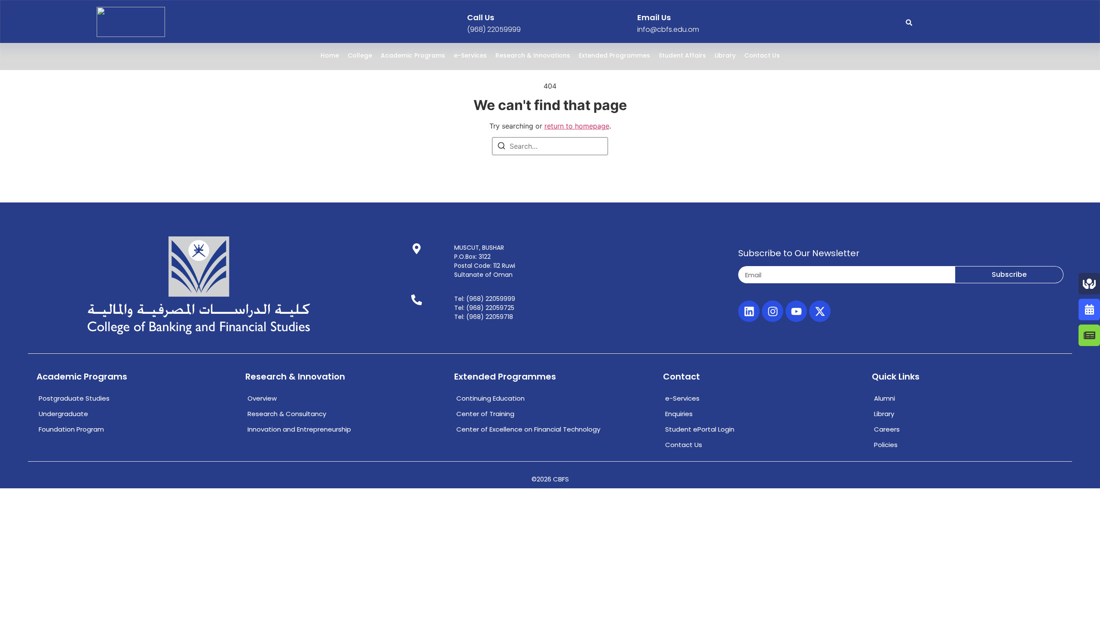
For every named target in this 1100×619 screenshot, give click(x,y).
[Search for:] (550, 146)
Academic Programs (413, 55)
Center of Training (485, 413)
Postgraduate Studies (74, 398)
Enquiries (679, 413)
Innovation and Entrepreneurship (299, 429)
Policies (886, 444)
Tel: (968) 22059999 (484, 298)
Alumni (884, 398)
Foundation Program (71, 429)
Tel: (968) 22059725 (484, 307)
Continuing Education (490, 398)
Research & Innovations (532, 55)
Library (725, 55)
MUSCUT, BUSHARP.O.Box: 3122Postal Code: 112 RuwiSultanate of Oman (484, 261)
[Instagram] (772, 311)
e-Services (470, 55)
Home (330, 55)
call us (480, 17)
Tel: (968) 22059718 (483, 317)
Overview (262, 398)
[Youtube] (796, 311)
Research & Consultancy (287, 413)
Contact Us (762, 55)
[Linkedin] (749, 311)
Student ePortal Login (699, 429)
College (360, 55)
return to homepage (576, 126)
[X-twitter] (820, 311)
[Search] (501, 147)
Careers (887, 429)
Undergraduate (63, 413)
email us (654, 17)
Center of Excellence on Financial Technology (528, 429)
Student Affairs (682, 55)
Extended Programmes (614, 55)
